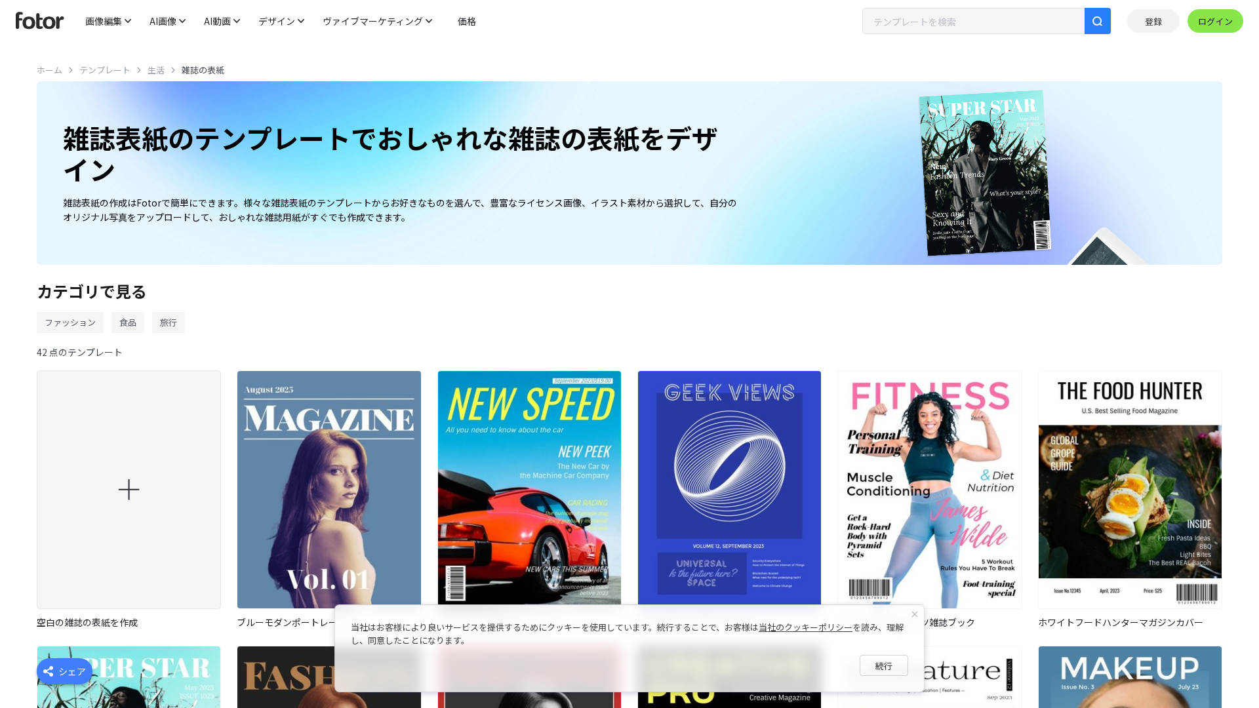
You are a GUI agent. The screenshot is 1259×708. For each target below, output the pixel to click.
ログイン (1215, 21)
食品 (127, 322)
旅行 (168, 322)
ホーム (49, 70)
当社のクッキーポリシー (805, 627)
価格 (467, 21)
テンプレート (104, 70)
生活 (156, 70)
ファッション (70, 322)
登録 (1153, 21)
